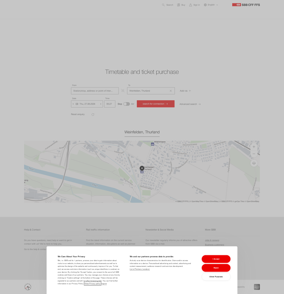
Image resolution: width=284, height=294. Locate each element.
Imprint (104, 283)
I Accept (216, 259)
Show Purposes (216, 276)
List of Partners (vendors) (140, 269)
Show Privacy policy (92, 283)
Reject (216, 268)
